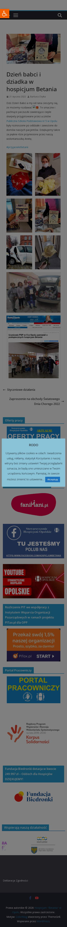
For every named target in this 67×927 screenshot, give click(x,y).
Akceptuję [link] (52, 479)
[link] (4, 13)
